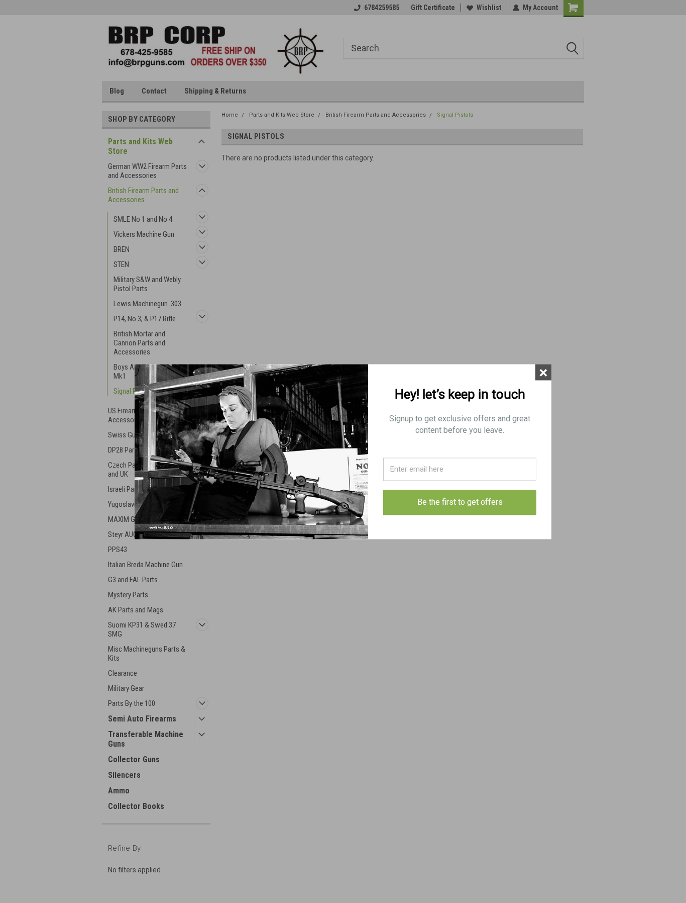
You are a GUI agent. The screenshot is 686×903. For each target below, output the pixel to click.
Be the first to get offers (460, 502)
